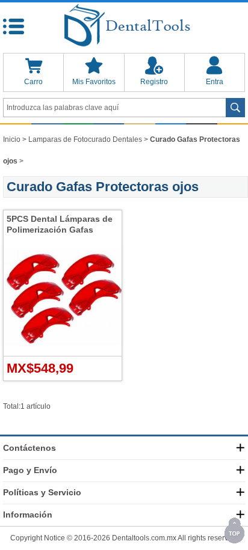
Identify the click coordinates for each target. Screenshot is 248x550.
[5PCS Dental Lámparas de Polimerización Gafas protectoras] (63, 353)
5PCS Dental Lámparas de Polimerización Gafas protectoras (60, 229)
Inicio (11, 139)
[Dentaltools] (124, 26)
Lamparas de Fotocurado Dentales (85, 139)
